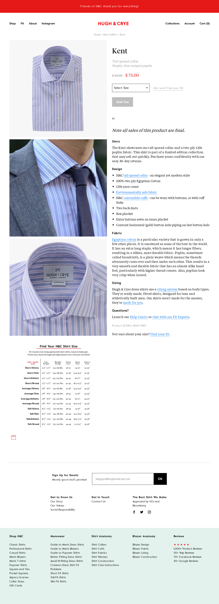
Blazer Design (141, 544)
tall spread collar (136, 175)
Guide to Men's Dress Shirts (67, 544)
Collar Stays (16, 581)
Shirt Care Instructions (105, 565)
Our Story (56, 501)
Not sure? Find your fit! (168, 88)
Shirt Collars (99, 544)
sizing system (167, 289)
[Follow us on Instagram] (149, 512)
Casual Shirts (17, 552)
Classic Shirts (17, 544)
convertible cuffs (136, 197)
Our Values (57, 505)
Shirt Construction (103, 561)
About (33, 23)
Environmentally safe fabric (136, 192)
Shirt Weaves (99, 556)
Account (189, 23)
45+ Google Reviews (186, 561)
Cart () (205, 23)
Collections (172, 23)
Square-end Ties (19, 569)
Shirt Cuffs (98, 548)
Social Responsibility (62, 509)
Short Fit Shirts (59, 573)
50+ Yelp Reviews (184, 552)
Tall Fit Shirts (58, 577)
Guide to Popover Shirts (65, 552)
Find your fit (159, 334)
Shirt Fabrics (99, 552)
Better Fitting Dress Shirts (66, 556)
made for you (133, 302)
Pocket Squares (18, 573)
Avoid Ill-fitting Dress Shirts (66, 561)
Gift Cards (15, 585)
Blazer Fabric (141, 548)
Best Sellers (110, 34)
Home (97, 34)
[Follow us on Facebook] (134, 512)
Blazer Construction (145, 556)
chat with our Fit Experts (170, 316)
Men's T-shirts (17, 561)
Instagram (48, 23)
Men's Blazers (17, 556)
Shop (12, 23)
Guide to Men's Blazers (64, 548)
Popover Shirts (18, 565)
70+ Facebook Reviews (188, 556)
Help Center (139, 316)
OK (160, 479)
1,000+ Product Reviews (188, 548)
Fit (22, 23)
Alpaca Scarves (19, 577)
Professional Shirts (20, 548)
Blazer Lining (140, 552)
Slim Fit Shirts (58, 581)
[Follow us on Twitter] (141, 512)
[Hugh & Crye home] (109, 22)
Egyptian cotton (124, 239)
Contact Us (99, 501)
